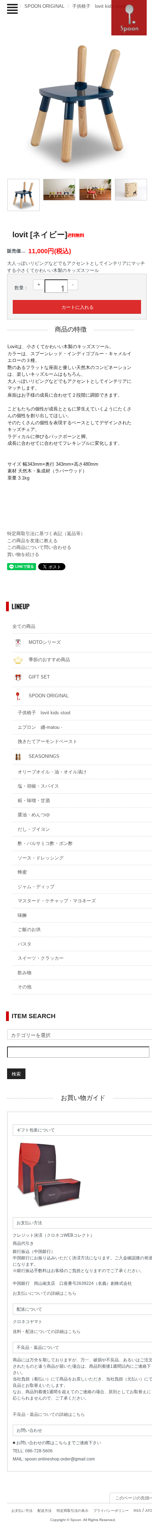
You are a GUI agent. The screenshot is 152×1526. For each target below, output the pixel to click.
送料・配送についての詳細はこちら (47, 1331)
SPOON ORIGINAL (44, 6)
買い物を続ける (23, 554)
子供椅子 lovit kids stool (98, 6)
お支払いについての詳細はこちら (44, 1293)
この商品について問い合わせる (39, 547)
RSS (137, 1511)
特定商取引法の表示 (72, 1511)
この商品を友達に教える (32, 540)
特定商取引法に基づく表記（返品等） (46, 533)
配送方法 (44, 1511)
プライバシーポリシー (111, 1511)
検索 (16, 1073)
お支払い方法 (22, 1511)
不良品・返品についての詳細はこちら (49, 1414)
